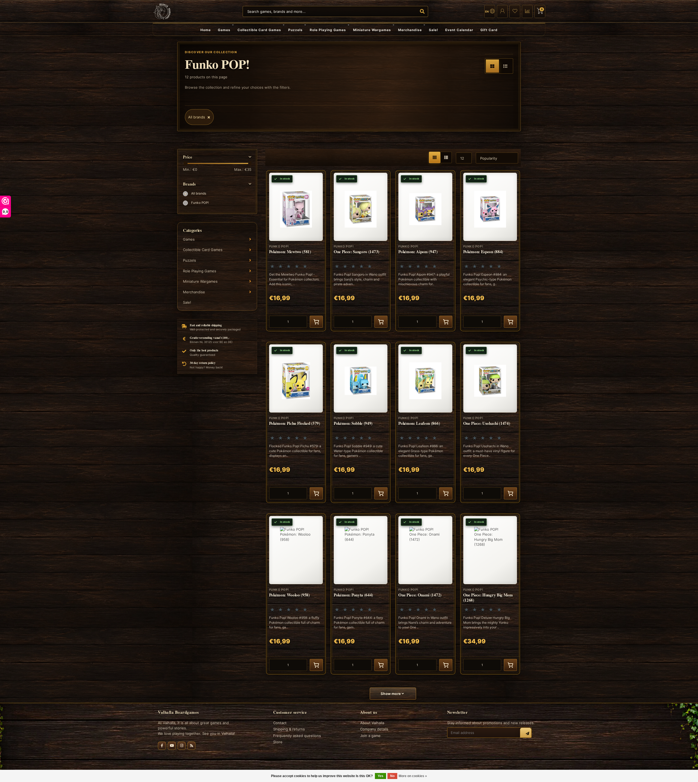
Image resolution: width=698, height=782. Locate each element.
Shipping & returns (289, 729)
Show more (391, 693)
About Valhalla (372, 723)
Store (277, 742)
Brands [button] (189, 184)
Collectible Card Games (259, 30)
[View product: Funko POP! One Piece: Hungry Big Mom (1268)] (490, 594)
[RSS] (191, 746)
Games (224, 30)
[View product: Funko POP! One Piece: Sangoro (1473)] (360, 251)
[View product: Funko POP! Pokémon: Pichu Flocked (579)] (296, 422)
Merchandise (410, 30)
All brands (198, 193)
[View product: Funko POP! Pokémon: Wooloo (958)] (296, 594)
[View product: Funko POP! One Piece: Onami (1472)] (425, 594)
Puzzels (295, 30)
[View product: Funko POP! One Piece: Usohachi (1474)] (490, 422)
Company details (374, 729)
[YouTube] (172, 746)
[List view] (505, 66)
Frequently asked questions (297, 735)
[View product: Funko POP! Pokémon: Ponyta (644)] (360, 594)
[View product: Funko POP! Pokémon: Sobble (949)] (360, 422)
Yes (380, 776)
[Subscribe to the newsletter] (525, 733)
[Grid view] (492, 66)
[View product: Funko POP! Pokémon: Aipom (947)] (425, 251)
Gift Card (489, 30)
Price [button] (187, 157)
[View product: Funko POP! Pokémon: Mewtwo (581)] (296, 251)
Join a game (370, 735)
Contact (280, 723)
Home (205, 30)
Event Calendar (459, 30)
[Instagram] (181, 746)
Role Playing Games (328, 30)
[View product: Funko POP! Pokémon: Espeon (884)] (490, 251)
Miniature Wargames (372, 30)
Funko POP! (200, 203)
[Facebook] (162, 746)
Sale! (433, 30)
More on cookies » (413, 776)
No (392, 776)
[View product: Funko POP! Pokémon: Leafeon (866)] (425, 422)
